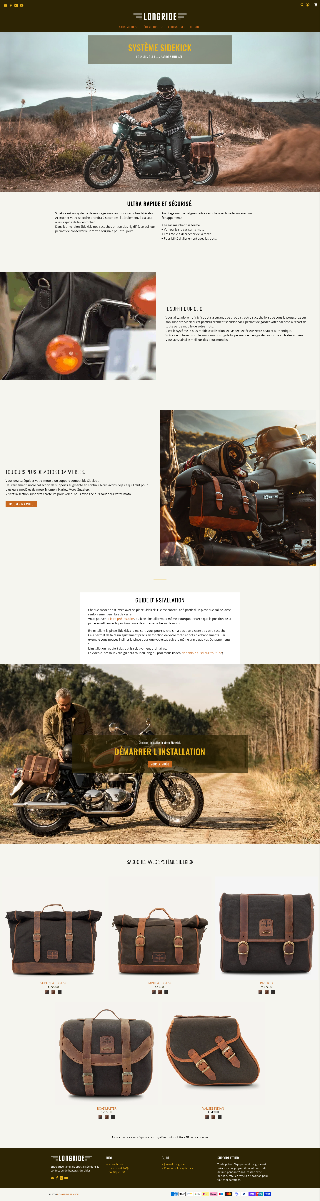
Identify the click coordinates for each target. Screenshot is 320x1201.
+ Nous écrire (114, 1164)
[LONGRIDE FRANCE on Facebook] (11, 6)
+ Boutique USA (116, 1172)
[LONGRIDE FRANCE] (160, 16)
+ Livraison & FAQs (117, 1168)
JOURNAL (195, 27)
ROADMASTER (106, 1108)
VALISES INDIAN (213, 1108)
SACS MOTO (126, 27)
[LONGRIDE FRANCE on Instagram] (17, 6)
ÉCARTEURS (151, 27)
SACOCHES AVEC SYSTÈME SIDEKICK (160, 861)
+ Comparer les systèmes (177, 1168)
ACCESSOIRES (176, 27)
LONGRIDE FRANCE (68, 1194)
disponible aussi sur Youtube (201, 653)
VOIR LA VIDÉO (160, 764)
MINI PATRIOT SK (159, 983)
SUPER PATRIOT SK (53, 983)
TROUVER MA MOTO (21, 504)
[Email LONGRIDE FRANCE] (6, 6)
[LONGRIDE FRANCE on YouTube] (22, 6)
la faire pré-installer (120, 619)
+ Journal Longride (173, 1164)
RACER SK (266, 983)
